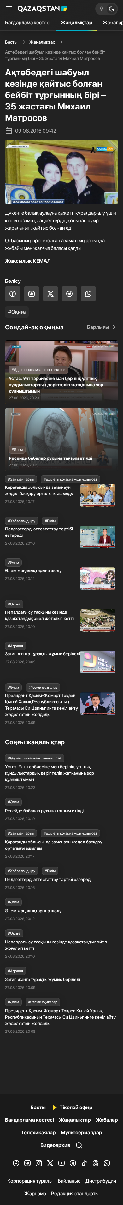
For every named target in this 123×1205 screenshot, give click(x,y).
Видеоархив (55, 1145)
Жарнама (35, 1193)
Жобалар (107, 1120)
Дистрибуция (100, 1181)
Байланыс (69, 1181)
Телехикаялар (38, 1133)
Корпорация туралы (30, 1181)
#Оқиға (17, 312)
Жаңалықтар (76, 23)
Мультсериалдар (81, 1133)
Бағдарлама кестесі (27, 23)
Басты (11, 41)
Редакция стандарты (75, 1193)
